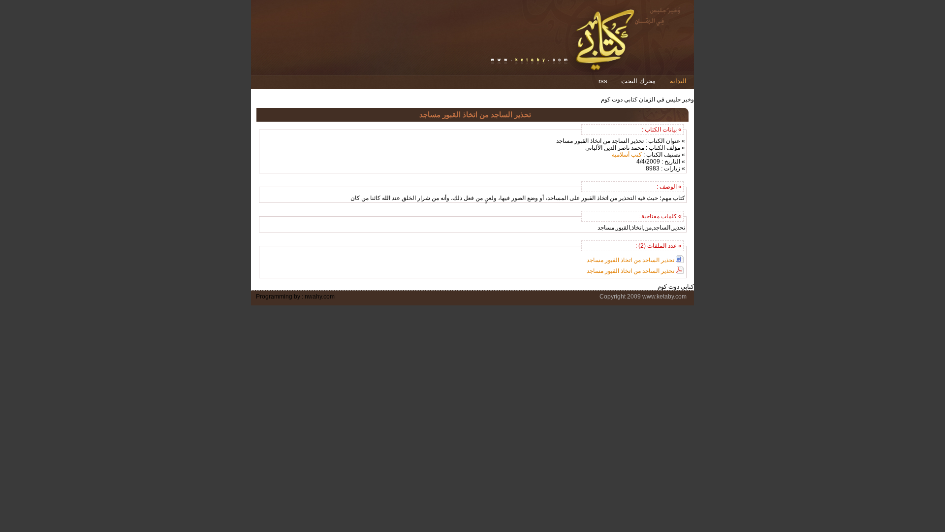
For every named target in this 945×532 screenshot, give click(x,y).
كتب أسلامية (627, 154)
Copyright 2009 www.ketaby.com (643, 296)
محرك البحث (638, 81)
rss (602, 81)
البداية (678, 81)
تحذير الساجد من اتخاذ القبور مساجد (630, 260)
